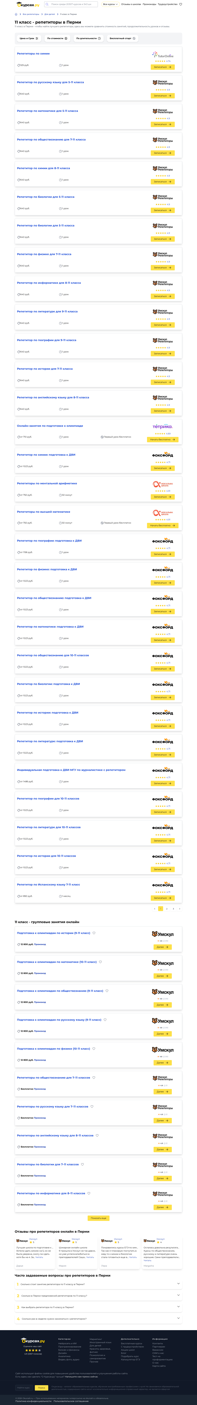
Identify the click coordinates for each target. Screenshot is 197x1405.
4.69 (168, 433)
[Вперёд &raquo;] (179, 908)
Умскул (33, 1239)
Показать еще (98, 1218)
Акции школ (128, 1350)
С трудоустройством (132, 1346)
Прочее (94, 1361)
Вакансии (157, 1350)
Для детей (95, 1345)
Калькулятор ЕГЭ (130, 1359)
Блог (123, 1353)
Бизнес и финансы (68, 1350)
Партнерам (158, 1346)
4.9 (168, 90)
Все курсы (109, 4)
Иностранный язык (100, 1342)
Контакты (157, 1343)
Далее (160, 947)
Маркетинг (96, 1339)
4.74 (168, 61)
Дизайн (62, 1353)
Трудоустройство (167, 4)
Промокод (40, 944)
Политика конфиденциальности (33, 1401)
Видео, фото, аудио (68, 1359)
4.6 (164, 941)
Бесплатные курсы (131, 1343)
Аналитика (64, 1356)
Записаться (160, 67)
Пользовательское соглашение (71, 1401)
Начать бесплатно (160, 439)
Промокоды (149, 4)
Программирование (69, 1346)
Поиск (41, 1388)
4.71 (168, 462)
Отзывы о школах (131, 4)
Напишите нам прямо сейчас (81, 1376)
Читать (39, 1257)
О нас (155, 1362)
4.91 (168, 491)
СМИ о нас (158, 1353)
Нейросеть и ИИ (67, 1343)
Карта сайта (159, 1366)
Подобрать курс (130, 1356)
